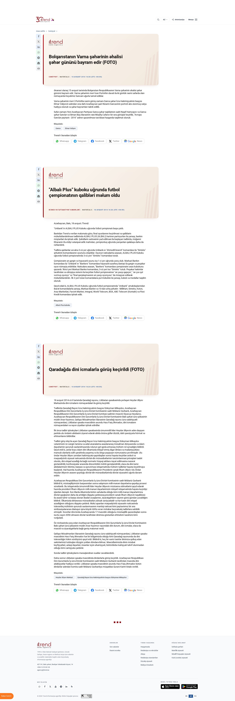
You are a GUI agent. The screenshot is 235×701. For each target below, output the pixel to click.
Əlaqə (143, 654)
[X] (50, 686)
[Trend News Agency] (44, 645)
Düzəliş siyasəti (146, 661)
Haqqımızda (145, 647)
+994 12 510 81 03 (43, 667)
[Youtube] (55, 686)
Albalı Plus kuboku (63, 305)
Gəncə (58, 128)
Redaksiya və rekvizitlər (149, 650)
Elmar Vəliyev (70, 128)
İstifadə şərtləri (177, 647)
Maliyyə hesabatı (147, 665)
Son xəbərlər (114, 647)
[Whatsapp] (39, 686)
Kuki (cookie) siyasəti (180, 658)
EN (186, 696)
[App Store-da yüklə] (170, 686)
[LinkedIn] (66, 686)
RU (195, 696)
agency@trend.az (43, 670)
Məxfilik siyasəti (178, 650)
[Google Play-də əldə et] (189, 686)
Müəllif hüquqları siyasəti (181, 654)
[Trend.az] (45, 19)
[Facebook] (45, 686)
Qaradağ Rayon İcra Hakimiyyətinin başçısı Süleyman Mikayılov (102, 577)
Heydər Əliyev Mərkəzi (64, 577)
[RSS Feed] (72, 686)
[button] (38, 36)
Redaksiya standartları (149, 658)
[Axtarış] (158, 19)
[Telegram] (61, 686)
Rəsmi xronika (115, 650)
